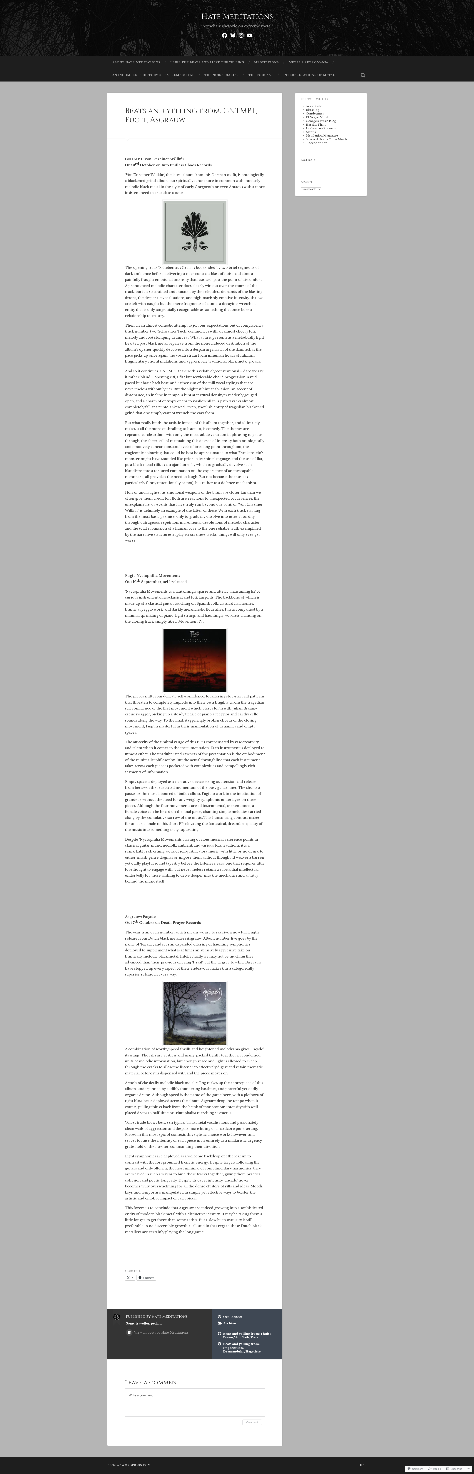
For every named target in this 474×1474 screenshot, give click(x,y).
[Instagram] (241, 35)
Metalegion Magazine (322, 135)
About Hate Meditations (136, 62)
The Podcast (260, 75)
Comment (252, 1422)
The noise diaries (221, 75)
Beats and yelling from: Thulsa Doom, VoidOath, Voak (247, 1335)
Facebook (308, 160)
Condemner (315, 113)
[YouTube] (250, 35)
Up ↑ (363, 1465)
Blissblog (312, 110)
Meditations (266, 62)
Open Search (363, 75)
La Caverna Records (321, 128)
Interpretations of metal (309, 75)
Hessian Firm (316, 124)
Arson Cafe (314, 106)
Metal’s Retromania (308, 62)
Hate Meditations (237, 16)
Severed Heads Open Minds (326, 139)
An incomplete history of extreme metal (153, 75)
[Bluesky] (233, 35)
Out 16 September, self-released (156, 582)
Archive (229, 1323)
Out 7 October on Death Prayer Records (163, 923)
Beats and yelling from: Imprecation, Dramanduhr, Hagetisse (242, 1347)
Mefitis (311, 132)
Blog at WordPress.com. (129, 1465)
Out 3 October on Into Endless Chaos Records (168, 165)
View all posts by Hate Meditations (161, 1332)
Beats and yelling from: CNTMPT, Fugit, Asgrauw (191, 115)
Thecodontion (316, 143)
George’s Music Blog (321, 121)
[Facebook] (225, 35)
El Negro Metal (317, 117)
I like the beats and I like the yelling (207, 62)
